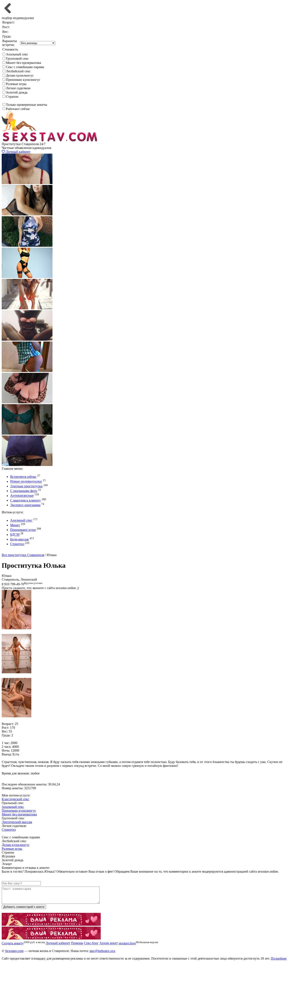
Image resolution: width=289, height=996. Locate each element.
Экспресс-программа (25, 505)
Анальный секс (17, 54)
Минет (15, 525)
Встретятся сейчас (23, 476)
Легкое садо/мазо (18, 88)
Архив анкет (108, 943)
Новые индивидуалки (26, 481)
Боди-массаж (19, 539)
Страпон (12, 96)
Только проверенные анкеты (26, 104)
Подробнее (279, 958)
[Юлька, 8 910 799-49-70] (16, 628)
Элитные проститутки (26, 486)
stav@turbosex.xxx (102, 951)
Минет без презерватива (23, 63)
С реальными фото (23, 491)
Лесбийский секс (18, 71)
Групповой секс (17, 58)
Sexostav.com (14, 951)
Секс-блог (91, 943)
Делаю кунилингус (20, 75)
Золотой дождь (17, 92)
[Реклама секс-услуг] (51, 938)
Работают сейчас (18, 109)
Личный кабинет (17, 151)
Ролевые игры (16, 84)
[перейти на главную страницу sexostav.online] (50, 140)
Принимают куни (23, 530)
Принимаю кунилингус (23, 79)
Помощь (77, 943)
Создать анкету (16, 551)
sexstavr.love (127, 943)
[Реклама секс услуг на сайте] (51, 924)
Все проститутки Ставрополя (23, 555)
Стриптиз (17, 544)
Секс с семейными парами (25, 67)
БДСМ (14, 534)
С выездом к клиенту (25, 500)
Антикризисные (22, 495)
